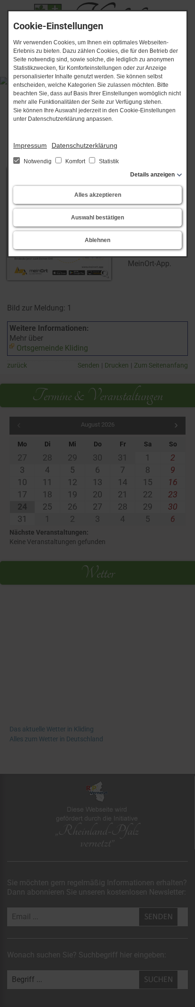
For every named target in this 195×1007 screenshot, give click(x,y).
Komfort (75, 161)
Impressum (30, 145)
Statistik (108, 161)
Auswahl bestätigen (97, 217)
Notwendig (37, 161)
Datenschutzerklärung (84, 145)
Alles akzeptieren (97, 195)
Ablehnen (97, 240)
